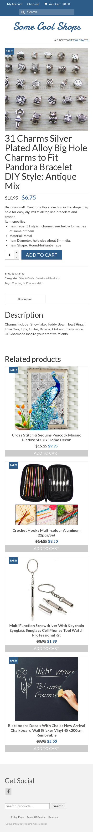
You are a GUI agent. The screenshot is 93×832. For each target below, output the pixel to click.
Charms (16, 283)
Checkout (33, 4)
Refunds (53, 817)
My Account (14, 4)
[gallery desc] (46, 89)
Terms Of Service (36, 817)
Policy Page (17, 817)
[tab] (25, 299)
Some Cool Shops (47, 26)
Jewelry (40, 278)
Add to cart (41, 255)
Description (25, 299)
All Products (53, 278)
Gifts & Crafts (78, 40)
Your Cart (59, 4)
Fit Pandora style (32, 283)
